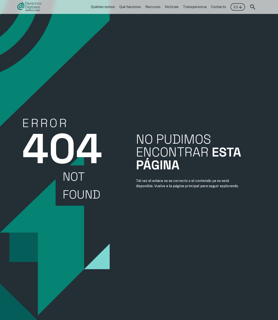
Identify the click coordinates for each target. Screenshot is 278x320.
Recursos (153, 7)
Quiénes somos (103, 7)
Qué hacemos (130, 7)
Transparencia (195, 7)
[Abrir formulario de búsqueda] (252, 7)
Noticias (172, 7)
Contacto (218, 7)
